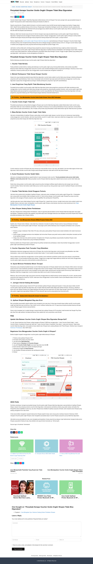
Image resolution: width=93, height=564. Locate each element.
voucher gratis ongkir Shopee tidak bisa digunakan (36, 41)
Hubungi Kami (42, 555)
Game (31, 2)
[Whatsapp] (22, 432)
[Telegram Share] (19, 432)
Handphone (37, 2)
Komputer (48, 2)
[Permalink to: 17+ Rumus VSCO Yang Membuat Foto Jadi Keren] (71, 446)
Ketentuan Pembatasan (16, 327)
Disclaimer (49, 555)
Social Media (54, 2)
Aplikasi (27, 2)
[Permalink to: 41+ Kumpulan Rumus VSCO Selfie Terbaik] (46, 446)
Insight (60, 2)
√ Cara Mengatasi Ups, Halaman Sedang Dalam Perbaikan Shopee (37, 512)
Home (13, 7)
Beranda (22, 2)
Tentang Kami (34, 555)
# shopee (20, 458)
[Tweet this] (14, 432)
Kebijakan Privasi (57, 555)
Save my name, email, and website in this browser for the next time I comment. (33, 545)
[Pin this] (16, 432)
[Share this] (11, 432)
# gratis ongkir (14, 458)
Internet (43, 2)
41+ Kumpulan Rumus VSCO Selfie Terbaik (45, 453)
